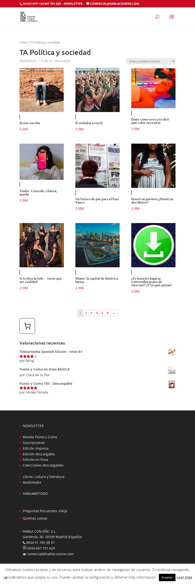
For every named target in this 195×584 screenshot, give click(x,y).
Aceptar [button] (167, 577)
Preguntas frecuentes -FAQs (45, 511)
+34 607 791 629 (49, 4)
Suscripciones (34, 442)
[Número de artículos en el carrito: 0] (27, 326)
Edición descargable (39, 454)
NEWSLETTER (73, 4)
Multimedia (32, 482)
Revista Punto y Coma (40, 437)
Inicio (23, 42)
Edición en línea (35, 459)
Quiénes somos (35, 518)
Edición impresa (36, 448)
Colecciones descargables (43, 465)
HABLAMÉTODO (35, 493)
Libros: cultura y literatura (43, 476)
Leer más (184, 577)
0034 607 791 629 (40, 548)
